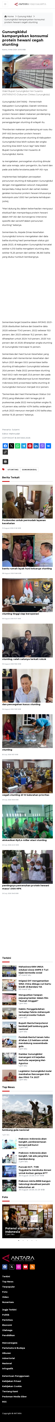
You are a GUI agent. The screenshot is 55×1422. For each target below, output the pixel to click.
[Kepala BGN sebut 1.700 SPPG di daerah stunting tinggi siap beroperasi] (27, 595)
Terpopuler (8, 1286)
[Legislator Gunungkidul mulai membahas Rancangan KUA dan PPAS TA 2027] (9, 1075)
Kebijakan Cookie (12, 1386)
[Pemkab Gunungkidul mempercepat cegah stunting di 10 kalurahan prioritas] (27, 776)
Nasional (7, 1363)
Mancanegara (9, 1343)
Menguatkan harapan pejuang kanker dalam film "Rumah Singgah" (33, 998)
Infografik (7, 1368)
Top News (8, 1087)
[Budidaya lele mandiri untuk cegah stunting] (27, 730)
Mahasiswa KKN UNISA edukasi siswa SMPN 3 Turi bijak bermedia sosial (33, 969)
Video (5, 1297)
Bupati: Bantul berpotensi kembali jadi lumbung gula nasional (33, 1026)
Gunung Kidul (24, 16)
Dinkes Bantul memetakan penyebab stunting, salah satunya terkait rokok (24, 657)
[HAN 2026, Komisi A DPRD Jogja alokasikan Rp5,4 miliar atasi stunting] (27, 821)
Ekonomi (7, 1325)
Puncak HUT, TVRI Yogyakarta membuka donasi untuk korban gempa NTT (35, 1170)
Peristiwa (7, 1320)
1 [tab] (18, 1240)
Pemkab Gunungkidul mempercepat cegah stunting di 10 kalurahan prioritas (25, 793)
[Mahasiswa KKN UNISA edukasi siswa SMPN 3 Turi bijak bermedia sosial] (9, 971)
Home (10, 16)
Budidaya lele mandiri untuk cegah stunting (22, 748)
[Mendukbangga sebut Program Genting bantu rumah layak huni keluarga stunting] (27, 549)
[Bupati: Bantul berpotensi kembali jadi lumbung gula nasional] (9, 1027)
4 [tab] (32, 1240)
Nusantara (8, 1302)
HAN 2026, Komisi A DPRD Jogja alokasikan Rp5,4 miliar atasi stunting (24, 839)
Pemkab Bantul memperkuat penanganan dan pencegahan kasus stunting (27, 703)
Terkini (6, 958)
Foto (5, 1197)
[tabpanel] (27, 1221)
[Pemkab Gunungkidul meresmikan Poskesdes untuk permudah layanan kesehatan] (27, 501)
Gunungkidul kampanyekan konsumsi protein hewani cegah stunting (24, 21)
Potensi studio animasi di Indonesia (24, 1230)
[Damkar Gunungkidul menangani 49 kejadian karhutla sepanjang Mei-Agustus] (9, 1058)
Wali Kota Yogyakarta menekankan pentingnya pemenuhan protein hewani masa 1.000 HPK (25, 885)
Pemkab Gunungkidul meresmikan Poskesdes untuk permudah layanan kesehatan (24, 520)
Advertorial (8, 1358)
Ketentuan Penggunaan (15, 1376)
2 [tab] (23, 1240)
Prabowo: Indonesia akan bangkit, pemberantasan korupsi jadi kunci (33, 1141)
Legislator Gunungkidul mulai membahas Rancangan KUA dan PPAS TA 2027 (35, 1074)
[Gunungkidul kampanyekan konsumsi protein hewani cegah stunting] (27, 1111)
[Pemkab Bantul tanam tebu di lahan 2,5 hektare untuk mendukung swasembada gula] (9, 1041)
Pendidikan (8, 1335)
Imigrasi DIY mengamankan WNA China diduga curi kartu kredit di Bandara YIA (35, 984)
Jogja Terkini (9, 1309)
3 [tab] (27, 1240)
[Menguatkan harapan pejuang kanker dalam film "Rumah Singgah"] (9, 999)
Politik (5, 1315)
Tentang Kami (10, 1391)
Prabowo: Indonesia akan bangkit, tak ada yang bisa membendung (33, 1156)
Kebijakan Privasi (11, 1381)
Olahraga (7, 1330)
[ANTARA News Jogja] (30, 4)
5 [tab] (36, 1240)
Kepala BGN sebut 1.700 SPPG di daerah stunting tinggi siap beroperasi (25, 612)
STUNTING (13, 470)
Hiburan (6, 1353)
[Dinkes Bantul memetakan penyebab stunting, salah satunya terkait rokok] (27, 640)
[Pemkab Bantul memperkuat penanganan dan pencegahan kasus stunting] (27, 685)
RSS (4, 1401)
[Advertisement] (27, 289)
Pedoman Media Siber (14, 1396)
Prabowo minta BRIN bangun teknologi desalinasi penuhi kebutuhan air (35, 1184)
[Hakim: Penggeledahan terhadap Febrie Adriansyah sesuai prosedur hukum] (9, 1013)
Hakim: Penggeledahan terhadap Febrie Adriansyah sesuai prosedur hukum (34, 1012)
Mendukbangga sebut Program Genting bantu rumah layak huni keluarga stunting (27, 567)
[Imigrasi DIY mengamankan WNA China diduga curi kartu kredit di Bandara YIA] (9, 985)
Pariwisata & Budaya (13, 1348)
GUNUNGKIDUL (29, 470)
